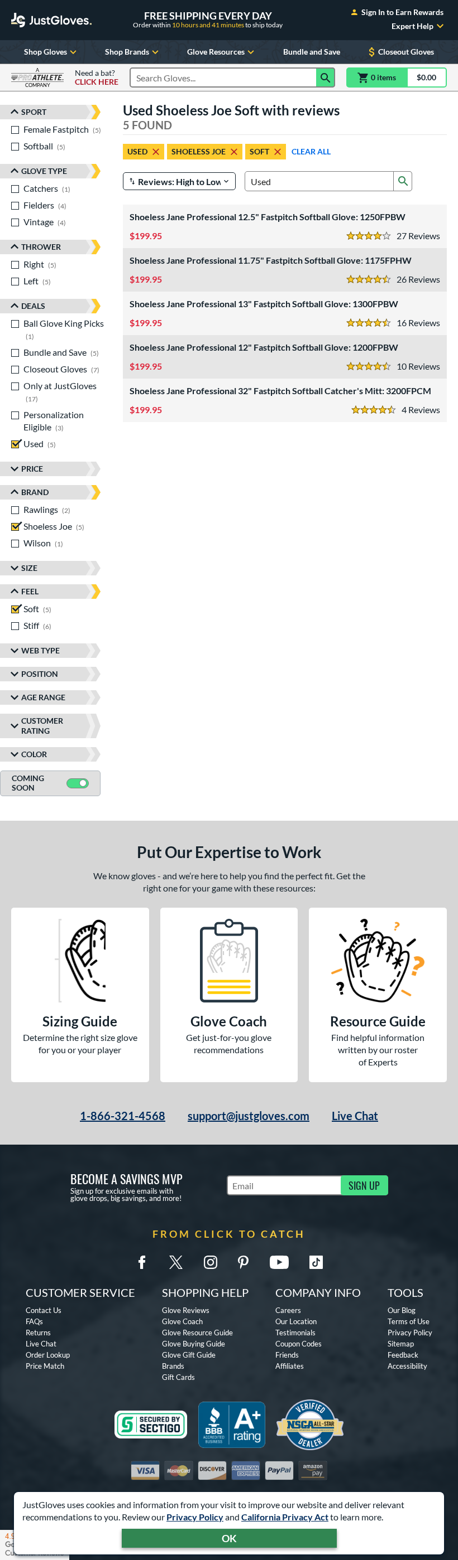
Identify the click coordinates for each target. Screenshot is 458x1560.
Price (32, 468)
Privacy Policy (194, 1516)
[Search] (325, 77)
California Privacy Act (284, 1516)
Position (39, 674)
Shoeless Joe (198, 151)
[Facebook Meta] (142, 1262)
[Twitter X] (176, 1262)
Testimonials (295, 1332)
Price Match (45, 1366)
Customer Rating (42, 725)
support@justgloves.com (248, 1115)
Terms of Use (409, 1321)
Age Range (43, 697)
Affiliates (289, 1366)
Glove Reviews (185, 1310)
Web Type (40, 650)
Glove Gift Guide (189, 1354)
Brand (35, 492)
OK (229, 1538)
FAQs (34, 1321)
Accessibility (407, 1366)
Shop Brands (127, 51)
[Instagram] (210, 1262)
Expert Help (412, 26)
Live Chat (355, 1115)
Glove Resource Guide (197, 1332)
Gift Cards (178, 1377)
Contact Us (43, 1310)
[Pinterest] (243, 1262)
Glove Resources (216, 51)
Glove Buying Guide (193, 1343)
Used (137, 151)
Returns (38, 1332)
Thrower (41, 246)
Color (34, 754)
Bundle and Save (311, 51)
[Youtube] (279, 1262)
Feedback (403, 1354)
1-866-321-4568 (122, 1115)
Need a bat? (96, 77)
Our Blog (402, 1310)
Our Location (296, 1321)
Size (29, 568)
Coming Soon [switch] (28, 782)
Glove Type (44, 171)
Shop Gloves (45, 51)
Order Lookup (48, 1354)
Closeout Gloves (406, 51)
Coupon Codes (298, 1343)
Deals (33, 306)
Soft (259, 151)
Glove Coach (182, 1321)
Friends (287, 1354)
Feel (30, 591)
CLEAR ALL (311, 151)
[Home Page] (51, 20)
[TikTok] (316, 1262)
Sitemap (401, 1343)
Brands (173, 1366)
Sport (33, 112)
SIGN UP (364, 1185)
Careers (288, 1310)
